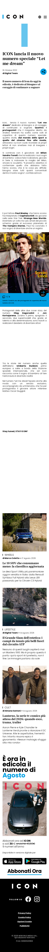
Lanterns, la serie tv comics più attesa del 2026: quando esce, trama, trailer (24, 719)
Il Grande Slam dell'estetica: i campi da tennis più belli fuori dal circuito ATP (23, 641)
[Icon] (13, 17)
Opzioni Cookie (24, 921)
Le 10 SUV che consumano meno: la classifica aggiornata (23, 564)
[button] (43, 293)
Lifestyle (10, 629)
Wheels (9, 555)
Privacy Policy (24, 913)
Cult (8, 707)
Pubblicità (24, 926)
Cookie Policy (24, 917)
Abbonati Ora (24, 871)
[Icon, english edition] (39, 17)
